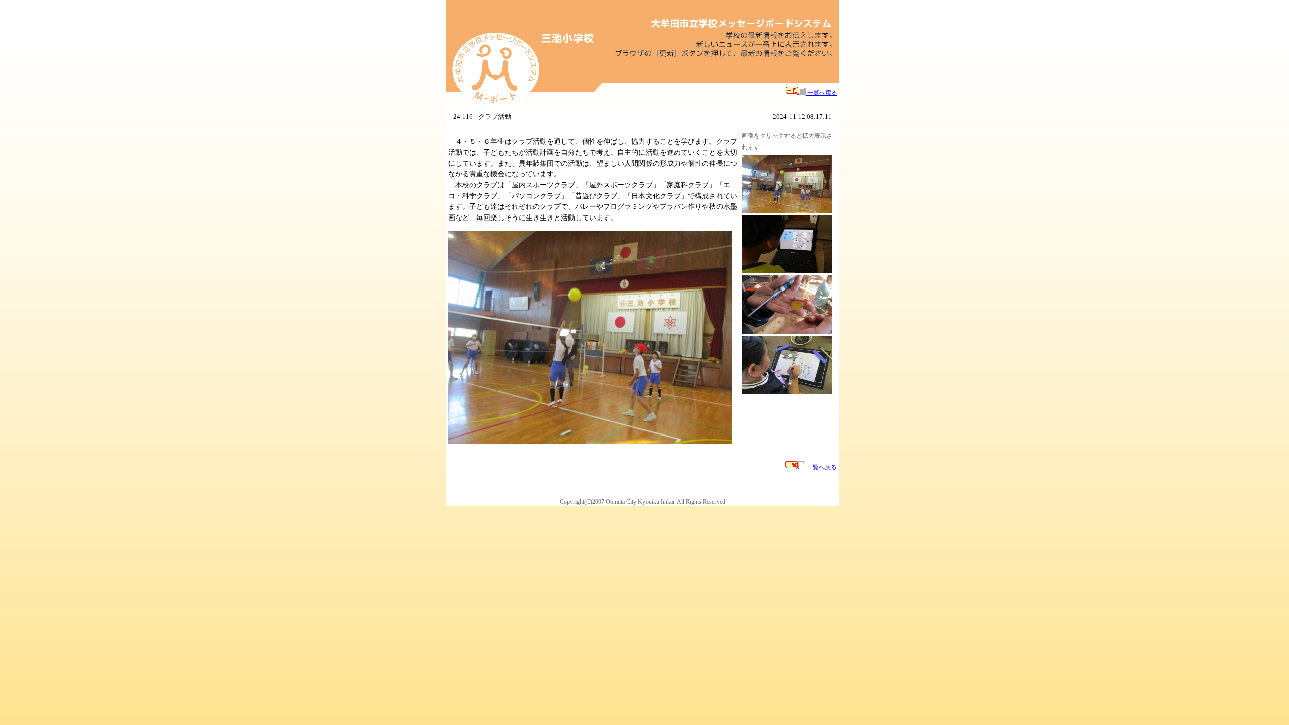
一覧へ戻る (821, 92)
